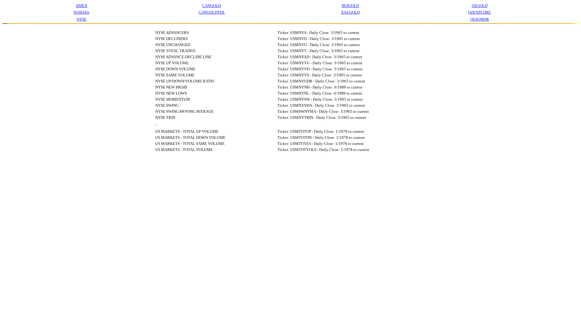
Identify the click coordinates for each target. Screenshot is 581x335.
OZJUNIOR (479, 19)
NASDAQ (81, 12)
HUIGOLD (350, 5)
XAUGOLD (350, 12)
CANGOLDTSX (212, 12)
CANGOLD (211, 5)
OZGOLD (479, 5)
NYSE (82, 19)
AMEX (81, 5)
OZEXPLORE (479, 12)
